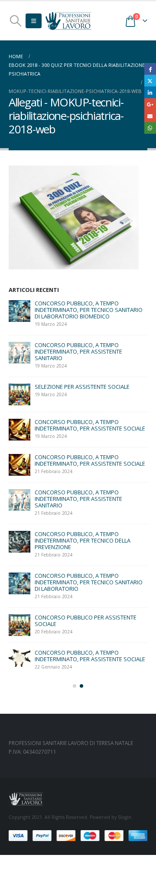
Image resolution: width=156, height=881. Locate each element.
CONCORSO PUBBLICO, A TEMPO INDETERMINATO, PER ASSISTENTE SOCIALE (90, 425)
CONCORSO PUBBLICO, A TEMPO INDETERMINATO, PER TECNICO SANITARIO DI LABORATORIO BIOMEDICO (89, 309)
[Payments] (78, 835)
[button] (15, 20)
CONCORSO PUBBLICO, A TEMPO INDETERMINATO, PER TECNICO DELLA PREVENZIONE (82, 540)
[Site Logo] (68, 20)
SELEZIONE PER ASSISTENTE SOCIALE (82, 387)
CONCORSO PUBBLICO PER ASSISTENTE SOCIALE (85, 620)
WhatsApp (150, 128)
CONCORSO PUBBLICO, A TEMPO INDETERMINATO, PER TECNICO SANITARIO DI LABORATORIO (89, 582)
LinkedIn (150, 92)
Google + (150, 104)
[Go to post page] (19, 311)
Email (150, 116)
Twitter (150, 80)
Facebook (150, 69)
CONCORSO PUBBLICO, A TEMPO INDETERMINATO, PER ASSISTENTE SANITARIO (78, 351)
